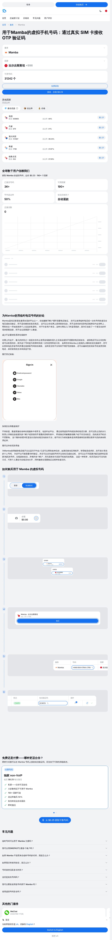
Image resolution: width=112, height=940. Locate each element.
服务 (12, 25)
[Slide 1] (53, 812)
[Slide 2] (56, 812)
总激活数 (8, 207)
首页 (4, 25)
